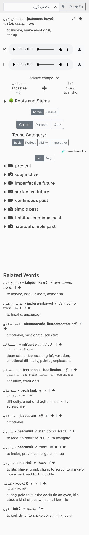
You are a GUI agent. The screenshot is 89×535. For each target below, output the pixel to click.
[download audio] (79, 49)
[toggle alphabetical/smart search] (63, 7)
